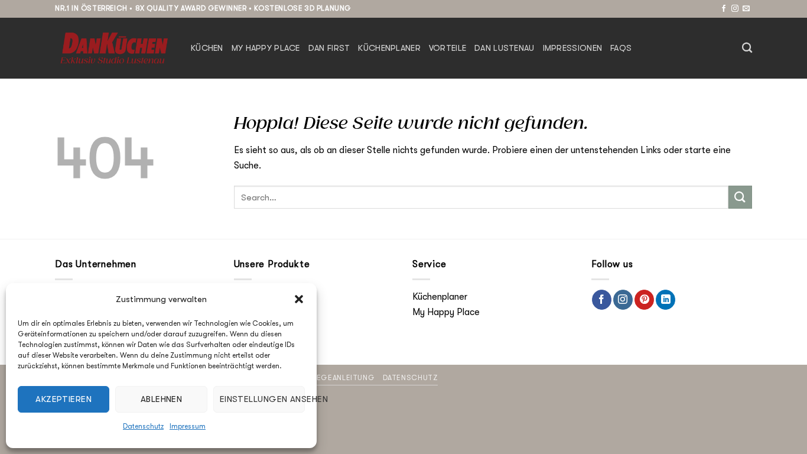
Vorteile (447, 48)
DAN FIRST (329, 48)
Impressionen (572, 48)
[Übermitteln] (740, 197)
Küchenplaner (389, 48)
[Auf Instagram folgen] (734, 9)
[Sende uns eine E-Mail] (746, 9)
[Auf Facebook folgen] (723, 9)
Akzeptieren (63, 399)
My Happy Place (266, 48)
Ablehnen (162, 399)
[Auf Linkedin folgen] (665, 300)
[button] (299, 299)
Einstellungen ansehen (262, 399)
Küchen (207, 48)
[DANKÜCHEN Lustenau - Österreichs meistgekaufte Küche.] (114, 48)
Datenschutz (143, 426)
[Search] (747, 48)
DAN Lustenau (504, 48)
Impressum (188, 426)
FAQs (621, 48)
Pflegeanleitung (339, 378)
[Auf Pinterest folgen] (644, 300)
